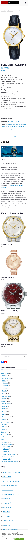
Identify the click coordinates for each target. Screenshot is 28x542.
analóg (24, 126)
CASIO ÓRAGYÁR (6, 503)
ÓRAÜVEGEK (6, 512)
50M (24, 124)
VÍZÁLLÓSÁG (6, 525)
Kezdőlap (3, 11)
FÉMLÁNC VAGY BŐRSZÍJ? (10, 520)
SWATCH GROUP (6, 477)
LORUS (17, 121)
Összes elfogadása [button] (19, 538)
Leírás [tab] (14, 137)
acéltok (21, 124)
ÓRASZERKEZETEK (7, 507)
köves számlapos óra (16, 126)
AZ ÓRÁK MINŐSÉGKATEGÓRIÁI (11, 472)
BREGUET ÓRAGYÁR (7, 490)
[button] (24, 15)
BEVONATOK (6, 516)
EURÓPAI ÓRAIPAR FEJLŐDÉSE (10, 494)
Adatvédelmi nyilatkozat (8, 538)
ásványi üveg (8, 129)
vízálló (14, 129)
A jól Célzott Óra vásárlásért (11, 529)
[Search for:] (14, 356)
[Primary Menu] (26, 3)
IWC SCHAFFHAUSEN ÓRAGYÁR (10, 481)
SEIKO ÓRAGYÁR (6, 499)
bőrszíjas (15, 124)
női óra (8, 126)
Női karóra (10, 11)
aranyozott (9, 124)
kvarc (2, 129)
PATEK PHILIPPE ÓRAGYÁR (9, 485)
